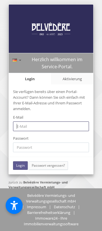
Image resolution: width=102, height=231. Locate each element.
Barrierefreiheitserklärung (48, 212)
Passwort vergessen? (48, 165)
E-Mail (18, 117)
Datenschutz (64, 206)
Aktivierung (72, 78)
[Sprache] (17, 59)
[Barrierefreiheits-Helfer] (14, 205)
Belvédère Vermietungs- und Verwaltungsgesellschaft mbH (38, 184)
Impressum (36, 206)
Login (30, 78)
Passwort (21, 138)
